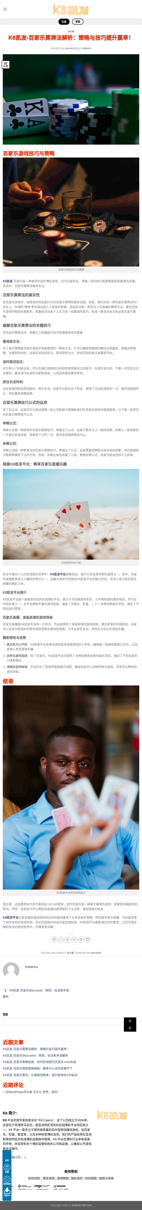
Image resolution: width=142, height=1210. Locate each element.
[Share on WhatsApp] (54, 940)
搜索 (5, 1014)
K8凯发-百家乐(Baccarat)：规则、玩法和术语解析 (35, 1055)
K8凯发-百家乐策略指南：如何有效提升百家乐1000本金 (39, 1062)
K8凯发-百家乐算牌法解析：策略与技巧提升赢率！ (36, 1049)
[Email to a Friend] (74, 940)
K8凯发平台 (58, 574)
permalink (96, 952)
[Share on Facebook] (61, 940)
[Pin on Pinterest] (81, 940)
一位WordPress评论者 (17, 1092)
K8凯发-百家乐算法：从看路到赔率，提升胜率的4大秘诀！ (41, 1075)
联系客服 (7, 1184)
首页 (7, 1160)
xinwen (86, 48)
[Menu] (5, 9)
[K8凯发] (71, 9)
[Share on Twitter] (68, 940)
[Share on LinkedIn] (88, 940)
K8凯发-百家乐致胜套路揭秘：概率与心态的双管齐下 (37, 1068)
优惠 (7, 1172)
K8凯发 (8, 281)
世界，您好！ (51, 1092)
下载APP (7, 1195)
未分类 (71, 31)
